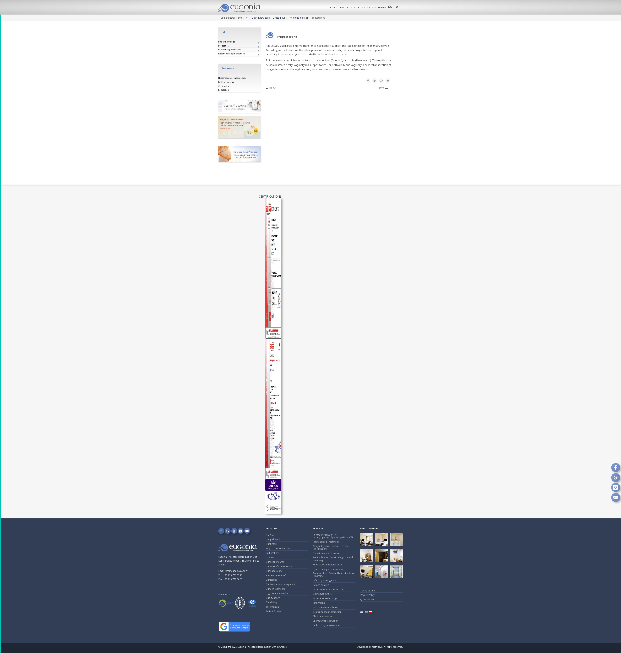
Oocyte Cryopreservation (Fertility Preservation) (330, 547)
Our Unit (332, 7)
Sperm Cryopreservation (325, 620)
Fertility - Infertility (226, 81)
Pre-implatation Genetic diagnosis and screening (333, 559)
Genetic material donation (326, 553)
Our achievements (275, 588)
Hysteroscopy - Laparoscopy (232, 77)
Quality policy (273, 597)
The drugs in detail (298, 17)
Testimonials (272, 606)
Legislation (223, 89)
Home (239, 17)
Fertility (354, 7)
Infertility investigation (324, 580)
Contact (382, 7)
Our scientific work (275, 561)
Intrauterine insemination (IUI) (328, 589)
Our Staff (270, 535)
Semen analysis (321, 584)
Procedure (223, 45)
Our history (271, 543)
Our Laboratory (274, 570)
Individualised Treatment (326, 541)
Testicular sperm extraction (327, 611)
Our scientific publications (279, 566)
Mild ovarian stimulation (325, 607)
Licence (270, 557)
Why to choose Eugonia (278, 548)
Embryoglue (319, 602)
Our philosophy (274, 539)
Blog (374, 7)
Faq (368, 7)
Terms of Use (367, 590)
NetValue (377, 646)
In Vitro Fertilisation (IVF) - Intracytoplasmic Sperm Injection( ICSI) (333, 536)
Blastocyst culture (322, 593)
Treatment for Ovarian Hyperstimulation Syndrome (334, 574)
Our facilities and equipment (280, 584)
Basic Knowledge (261, 17)
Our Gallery (271, 602)
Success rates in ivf (276, 575)
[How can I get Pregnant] (239, 154)
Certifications (224, 85)
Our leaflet (271, 579)
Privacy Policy (367, 594)
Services (342, 7)
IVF (362, 7)
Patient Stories (273, 611)
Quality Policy (367, 599)
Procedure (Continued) (229, 49)
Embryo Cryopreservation (326, 625)
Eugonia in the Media (277, 593)
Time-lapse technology (325, 598)
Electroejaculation (322, 616)
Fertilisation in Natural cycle (327, 564)
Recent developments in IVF (231, 53)
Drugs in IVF (279, 17)
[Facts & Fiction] (239, 106)
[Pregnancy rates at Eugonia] (239, 127)
